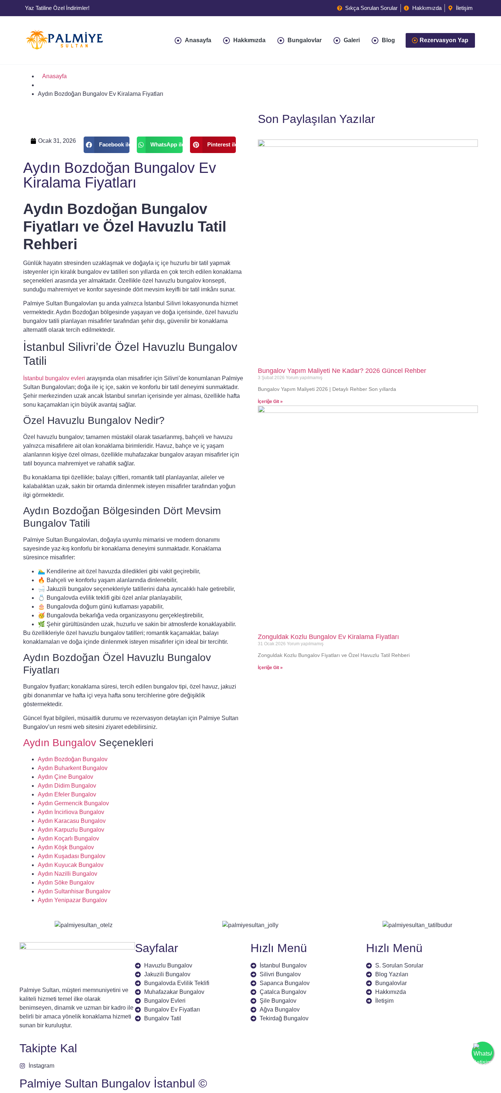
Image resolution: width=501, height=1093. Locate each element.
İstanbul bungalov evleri (54, 378)
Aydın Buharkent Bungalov (72, 768)
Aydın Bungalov (59, 742)
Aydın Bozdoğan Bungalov (72, 759)
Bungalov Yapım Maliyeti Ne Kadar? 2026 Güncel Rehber (342, 370)
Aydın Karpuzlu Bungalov (71, 830)
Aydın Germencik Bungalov (73, 803)
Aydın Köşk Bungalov (66, 847)
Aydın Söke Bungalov (66, 882)
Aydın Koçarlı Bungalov (68, 838)
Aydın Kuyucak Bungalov (70, 865)
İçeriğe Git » (270, 401)
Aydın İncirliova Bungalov (71, 812)
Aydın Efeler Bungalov (67, 794)
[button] (106, 145)
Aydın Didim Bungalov (67, 785)
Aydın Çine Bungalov (65, 777)
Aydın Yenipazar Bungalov (72, 900)
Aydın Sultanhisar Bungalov (74, 891)
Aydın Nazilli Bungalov (67, 874)
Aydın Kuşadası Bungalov (71, 856)
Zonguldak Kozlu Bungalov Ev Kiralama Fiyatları (328, 636)
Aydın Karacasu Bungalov (72, 821)
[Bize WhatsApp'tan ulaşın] (483, 1053)
